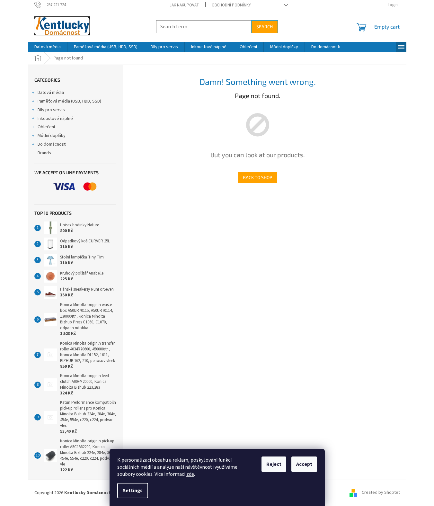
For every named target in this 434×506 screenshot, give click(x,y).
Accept (304, 464)
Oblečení (46, 127)
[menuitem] (47, 47)
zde (190, 474)
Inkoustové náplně (55, 118)
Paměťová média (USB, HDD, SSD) (69, 101)
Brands (44, 153)
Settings (133, 490)
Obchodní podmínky (231, 5)
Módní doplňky (52, 135)
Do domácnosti (52, 144)
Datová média (51, 92)
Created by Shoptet (381, 493)
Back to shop (257, 177)
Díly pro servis (51, 110)
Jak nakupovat (184, 5)
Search (264, 26)
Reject (273, 464)
